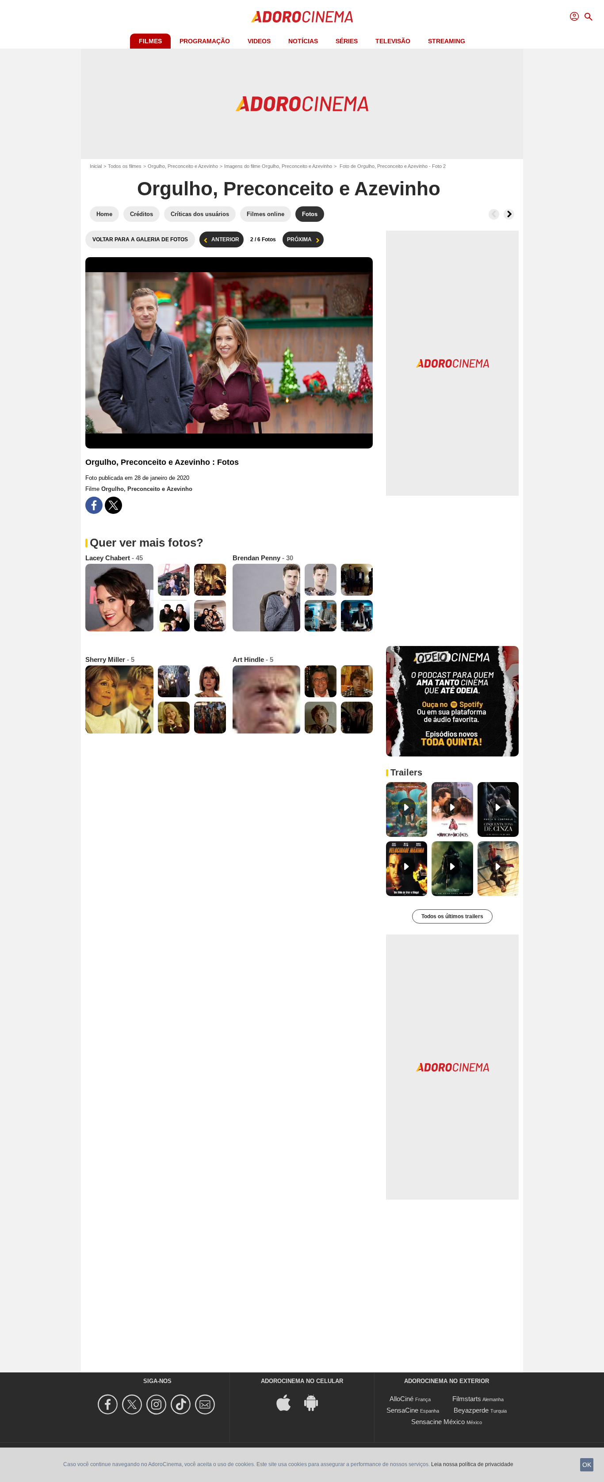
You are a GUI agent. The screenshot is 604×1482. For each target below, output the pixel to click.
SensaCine (402, 1410)
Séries (347, 41)
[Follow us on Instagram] (157, 1404)
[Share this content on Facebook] (94, 505)
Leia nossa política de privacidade (472, 1464)
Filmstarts (466, 1398)
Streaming (446, 41)
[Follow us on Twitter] (133, 1404)
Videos (259, 41)
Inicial (96, 166)
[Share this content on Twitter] (113, 505)
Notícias (303, 41)
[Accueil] (302, 17)
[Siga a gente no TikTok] (182, 1404)
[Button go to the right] (509, 214)
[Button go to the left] (494, 214)
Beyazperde (471, 1410)
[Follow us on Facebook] (109, 1404)
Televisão (392, 41)
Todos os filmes (124, 166)
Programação (205, 41)
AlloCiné (401, 1398)
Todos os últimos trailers (452, 916)
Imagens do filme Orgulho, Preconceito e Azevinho (278, 166)
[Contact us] (206, 1404)
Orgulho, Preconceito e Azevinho (183, 166)
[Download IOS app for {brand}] (288, 1402)
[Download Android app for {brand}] (316, 1402)
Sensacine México (438, 1421)
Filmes (150, 41)
